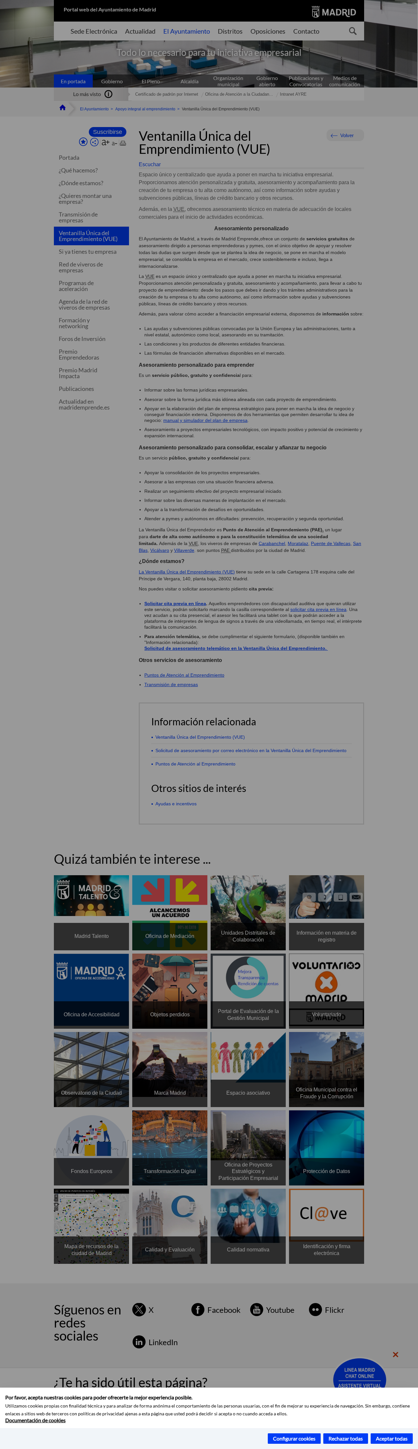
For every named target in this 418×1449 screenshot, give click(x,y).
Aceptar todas (392, 1438)
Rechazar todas (346, 1438)
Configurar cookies (294, 1438)
